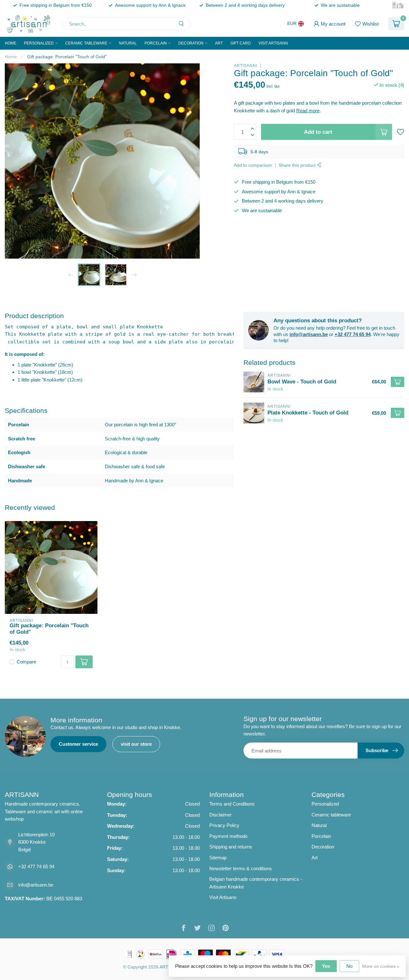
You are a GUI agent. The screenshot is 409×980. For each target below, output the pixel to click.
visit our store (136, 744)
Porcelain (155, 43)
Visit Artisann (273, 43)
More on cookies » (380, 966)
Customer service (78, 744)
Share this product (298, 165)
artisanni (245, 66)
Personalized (39, 43)
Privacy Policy (224, 825)
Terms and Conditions (232, 804)
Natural (128, 43)
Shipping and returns (230, 846)
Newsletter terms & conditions (240, 868)
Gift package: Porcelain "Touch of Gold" (67, 56)
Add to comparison (253, 165)
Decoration (191, 43)
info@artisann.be (308, 334)
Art (219, 43)
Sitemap (218, 857)
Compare (26, 661)
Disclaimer (220, 814)
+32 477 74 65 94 (353, 334)
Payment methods (228, 836)
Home (10, 43)
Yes (326, 966)
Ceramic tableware (86, 43)
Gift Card (240, 43)
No (349, 966)
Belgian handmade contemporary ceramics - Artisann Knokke (255, 882)
